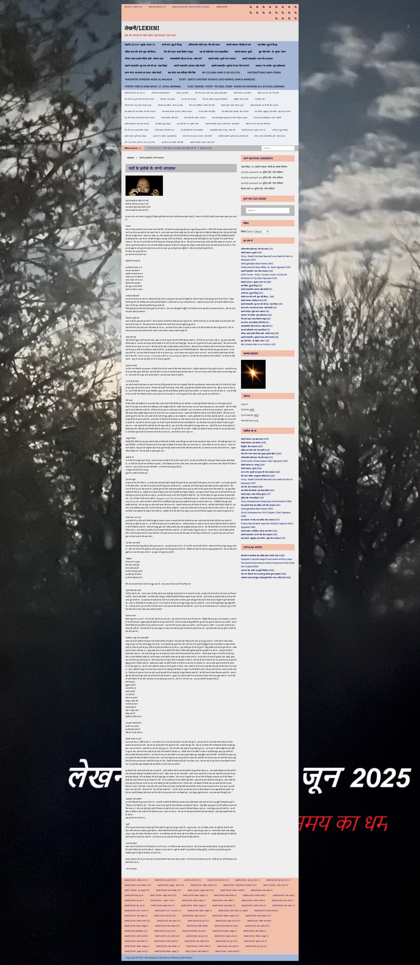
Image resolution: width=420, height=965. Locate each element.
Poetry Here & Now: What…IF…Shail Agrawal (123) (266, 267)
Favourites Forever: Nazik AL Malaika (148, 79)
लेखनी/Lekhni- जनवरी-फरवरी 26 (227, 951)
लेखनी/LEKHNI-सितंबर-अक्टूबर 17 (194, 900)
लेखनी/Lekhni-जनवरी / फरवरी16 (232, 890)
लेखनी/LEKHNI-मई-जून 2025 (256, 946)
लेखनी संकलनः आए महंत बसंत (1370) (255, 439)
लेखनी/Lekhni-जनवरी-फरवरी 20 (266, 911)
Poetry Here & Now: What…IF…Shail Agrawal (153, 86)
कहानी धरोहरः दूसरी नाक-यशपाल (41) (255, 311)
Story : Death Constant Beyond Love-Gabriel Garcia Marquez (217, 79)
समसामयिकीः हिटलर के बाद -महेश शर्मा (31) (257, 326)
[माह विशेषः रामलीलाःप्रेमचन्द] (276, 13)
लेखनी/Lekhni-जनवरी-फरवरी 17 (254, 895)
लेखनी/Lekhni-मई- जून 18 (135, 905)
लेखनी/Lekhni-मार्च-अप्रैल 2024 (197, 941)
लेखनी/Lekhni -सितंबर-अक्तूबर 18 (193, 905)
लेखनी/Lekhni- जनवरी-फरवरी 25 (198, 946)
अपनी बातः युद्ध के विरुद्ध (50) (252, 293)
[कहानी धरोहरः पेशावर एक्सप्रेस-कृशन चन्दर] (264, 13)
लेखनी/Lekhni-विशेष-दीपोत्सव (197, 926)
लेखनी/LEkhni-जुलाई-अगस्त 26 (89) (256, 282)
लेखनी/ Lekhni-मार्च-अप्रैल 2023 (167, 936)
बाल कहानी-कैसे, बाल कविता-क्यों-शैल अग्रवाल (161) (260, 505)
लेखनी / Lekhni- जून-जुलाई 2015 (137, 890)
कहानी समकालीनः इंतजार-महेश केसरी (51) (256, 289)
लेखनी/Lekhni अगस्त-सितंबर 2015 (168, 890)
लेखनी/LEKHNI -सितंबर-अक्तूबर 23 (256, 936)
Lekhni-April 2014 (192, 880)
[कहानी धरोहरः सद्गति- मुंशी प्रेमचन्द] (283, 13)
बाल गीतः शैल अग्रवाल (188, 99)
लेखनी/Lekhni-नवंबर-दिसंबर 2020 (258, 916)
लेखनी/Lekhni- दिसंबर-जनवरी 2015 (204, 885)
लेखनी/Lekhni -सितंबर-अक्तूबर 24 (137, 946)
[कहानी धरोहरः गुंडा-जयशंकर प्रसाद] (296, 13)
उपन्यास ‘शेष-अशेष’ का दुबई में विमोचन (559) (257, 570)
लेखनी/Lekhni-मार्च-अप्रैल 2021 (169, 921)
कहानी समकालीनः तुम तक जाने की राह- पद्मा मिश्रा (146, 65)
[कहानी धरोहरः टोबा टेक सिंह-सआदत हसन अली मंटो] (296, 7)
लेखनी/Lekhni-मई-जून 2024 (227, 941)
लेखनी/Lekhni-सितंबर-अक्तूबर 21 (137, 926)
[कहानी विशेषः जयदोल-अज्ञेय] (296, 18)
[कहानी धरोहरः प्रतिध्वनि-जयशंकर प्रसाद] (270, 7)
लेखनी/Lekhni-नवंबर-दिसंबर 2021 (167, 926)
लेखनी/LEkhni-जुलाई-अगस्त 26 (140, 44)
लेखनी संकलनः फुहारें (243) (251, 252)
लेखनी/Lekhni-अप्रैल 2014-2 (166, 880)
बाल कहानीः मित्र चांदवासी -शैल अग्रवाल (235, 111)
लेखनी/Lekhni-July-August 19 (168, 911)
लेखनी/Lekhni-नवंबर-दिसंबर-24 (168, 946)
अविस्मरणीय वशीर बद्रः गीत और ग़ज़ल (204, 44)
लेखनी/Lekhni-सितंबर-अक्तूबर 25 (167, 951)
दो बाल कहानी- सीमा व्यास (169, 118)
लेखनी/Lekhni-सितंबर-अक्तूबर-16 (195, 895)
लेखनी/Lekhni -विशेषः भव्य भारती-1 (259, 921)
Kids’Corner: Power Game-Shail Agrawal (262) (264, 461)
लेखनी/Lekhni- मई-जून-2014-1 (247, 880)
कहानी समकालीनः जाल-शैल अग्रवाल (257, 58)
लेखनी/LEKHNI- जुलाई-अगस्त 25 (136, 951)
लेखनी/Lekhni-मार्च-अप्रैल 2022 (257, 926)
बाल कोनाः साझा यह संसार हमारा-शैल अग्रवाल (140, 118)
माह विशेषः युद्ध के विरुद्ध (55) (251, 285)
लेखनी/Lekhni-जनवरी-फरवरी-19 (254, 905)
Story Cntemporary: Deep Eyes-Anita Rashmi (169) (266, 501)
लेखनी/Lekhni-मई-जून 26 (135, 93)
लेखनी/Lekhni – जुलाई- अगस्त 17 (162, 900)
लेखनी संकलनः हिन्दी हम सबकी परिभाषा (271, 166)
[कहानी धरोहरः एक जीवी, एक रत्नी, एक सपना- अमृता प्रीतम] (289, 7)
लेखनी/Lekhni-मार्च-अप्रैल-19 (283, 905)
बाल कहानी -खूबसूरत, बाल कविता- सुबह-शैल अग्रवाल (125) (263, 538)
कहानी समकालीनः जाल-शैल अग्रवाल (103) (257, 271)
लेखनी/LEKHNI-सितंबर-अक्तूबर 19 (200, 911)
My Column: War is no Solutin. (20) (258, 344)
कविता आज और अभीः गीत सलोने (268, 93)
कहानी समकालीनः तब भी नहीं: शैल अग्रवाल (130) (259, 534)
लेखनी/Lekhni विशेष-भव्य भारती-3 (194, 931)
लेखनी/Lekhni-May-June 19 (136, 911)
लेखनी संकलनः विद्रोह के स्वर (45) (254, 300)
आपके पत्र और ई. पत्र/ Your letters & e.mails (191, 7)
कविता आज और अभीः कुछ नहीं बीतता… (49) (257, 296)
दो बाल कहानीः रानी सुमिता (207, 111)
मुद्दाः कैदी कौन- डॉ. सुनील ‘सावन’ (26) (255, 340)
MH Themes (186, 957)
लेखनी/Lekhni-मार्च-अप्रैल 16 (262, 890)
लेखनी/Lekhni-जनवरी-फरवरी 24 (166, 941)
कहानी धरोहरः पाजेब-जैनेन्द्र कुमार (232, 105)
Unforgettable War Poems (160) (257, 263)
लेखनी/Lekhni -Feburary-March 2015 (240, 885)
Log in (244, 404)
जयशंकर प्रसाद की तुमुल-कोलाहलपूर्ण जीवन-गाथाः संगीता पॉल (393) (266, 577)
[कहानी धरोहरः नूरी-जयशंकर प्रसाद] (251, 7)
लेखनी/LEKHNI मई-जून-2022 (165, 931)
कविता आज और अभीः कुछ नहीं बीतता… (141, 51)
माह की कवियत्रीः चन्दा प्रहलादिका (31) (255, 330)
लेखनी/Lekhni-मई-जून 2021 (198, 921)
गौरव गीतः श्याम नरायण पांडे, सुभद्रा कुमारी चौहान (211, 93)
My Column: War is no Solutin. (221, 72)
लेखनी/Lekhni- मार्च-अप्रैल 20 (136, 916)
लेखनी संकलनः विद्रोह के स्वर (238, 44)
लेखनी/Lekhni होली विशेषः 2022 (136, 931)
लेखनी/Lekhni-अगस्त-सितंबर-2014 (138, 885)
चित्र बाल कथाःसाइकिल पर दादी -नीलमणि (267, 118)
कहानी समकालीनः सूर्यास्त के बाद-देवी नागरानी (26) (260, 337)
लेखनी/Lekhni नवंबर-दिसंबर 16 (225, 895)
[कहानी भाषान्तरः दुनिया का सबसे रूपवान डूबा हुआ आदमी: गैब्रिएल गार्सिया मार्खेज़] (276, 7)
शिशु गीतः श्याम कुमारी (168, 99)
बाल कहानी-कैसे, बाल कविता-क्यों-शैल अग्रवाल (140, 111)
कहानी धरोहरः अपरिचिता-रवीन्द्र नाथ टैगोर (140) (259, 531)
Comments (250, 415)
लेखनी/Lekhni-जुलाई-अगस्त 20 (194, 916)
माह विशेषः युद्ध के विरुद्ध (267, 44)
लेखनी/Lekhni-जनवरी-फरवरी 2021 (137, 921)
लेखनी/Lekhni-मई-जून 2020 (165, 916)
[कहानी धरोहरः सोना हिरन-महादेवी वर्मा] (289, 13)
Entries (247, 409)
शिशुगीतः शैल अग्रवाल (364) (252, 446)
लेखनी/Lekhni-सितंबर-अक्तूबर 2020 (225, 916)
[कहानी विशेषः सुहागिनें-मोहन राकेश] (264, 7)
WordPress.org (249, 420)
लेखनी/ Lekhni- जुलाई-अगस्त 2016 (163, 895)
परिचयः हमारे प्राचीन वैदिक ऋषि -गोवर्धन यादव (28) (260, 333)
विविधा (243, 231)
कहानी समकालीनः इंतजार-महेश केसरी (189, 65)
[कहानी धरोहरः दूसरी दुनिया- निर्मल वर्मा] (251, 13)
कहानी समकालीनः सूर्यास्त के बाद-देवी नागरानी (230, 65)
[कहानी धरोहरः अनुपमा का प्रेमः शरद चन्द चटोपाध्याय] (283, 18)
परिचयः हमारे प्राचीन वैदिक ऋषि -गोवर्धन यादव (144, 58)
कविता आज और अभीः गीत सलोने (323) (255, 450)
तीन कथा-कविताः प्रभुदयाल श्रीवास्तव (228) (258, 476)
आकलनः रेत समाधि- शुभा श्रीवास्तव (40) (256, 315)
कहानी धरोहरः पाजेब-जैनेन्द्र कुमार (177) (255, 494)
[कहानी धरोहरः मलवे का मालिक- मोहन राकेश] (270, 13)
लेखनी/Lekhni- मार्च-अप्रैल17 (284, 895)
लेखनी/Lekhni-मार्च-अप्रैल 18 (283, 900)
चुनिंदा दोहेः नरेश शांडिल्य (273, 172)
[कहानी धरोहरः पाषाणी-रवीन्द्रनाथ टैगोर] (257, 13)
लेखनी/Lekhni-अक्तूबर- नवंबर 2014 (171, 885)
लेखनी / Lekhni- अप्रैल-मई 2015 (275, 885)
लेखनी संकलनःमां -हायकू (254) (253, 465)
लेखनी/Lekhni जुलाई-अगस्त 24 (255, 941)
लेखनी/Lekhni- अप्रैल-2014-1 (136, 880)
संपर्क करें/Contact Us (157, 7)
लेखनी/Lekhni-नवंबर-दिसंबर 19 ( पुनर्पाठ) (233, 911)
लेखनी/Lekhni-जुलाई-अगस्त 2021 (228, 921)
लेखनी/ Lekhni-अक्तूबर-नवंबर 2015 (201, 890)
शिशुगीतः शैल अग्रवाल (241, 99)
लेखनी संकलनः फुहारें (243, 51)
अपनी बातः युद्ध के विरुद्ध (172, 44)
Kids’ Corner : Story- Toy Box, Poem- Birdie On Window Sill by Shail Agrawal (236, 86)
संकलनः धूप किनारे (182, 93)
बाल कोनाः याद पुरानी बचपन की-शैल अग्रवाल (139, 99)
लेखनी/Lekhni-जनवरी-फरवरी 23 (136, 936)
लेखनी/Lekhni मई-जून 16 (134, 895)
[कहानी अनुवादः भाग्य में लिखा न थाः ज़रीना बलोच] (276, 18)
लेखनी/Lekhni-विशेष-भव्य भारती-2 (226, 926)
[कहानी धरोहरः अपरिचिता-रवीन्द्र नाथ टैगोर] (289, 18)
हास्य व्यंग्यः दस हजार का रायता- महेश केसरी (143, 72)
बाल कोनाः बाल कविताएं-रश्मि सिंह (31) (255, 322)
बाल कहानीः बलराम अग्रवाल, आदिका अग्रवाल (177, 111)
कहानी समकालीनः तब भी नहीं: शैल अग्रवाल (264, 105)
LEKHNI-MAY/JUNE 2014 (218, 880)
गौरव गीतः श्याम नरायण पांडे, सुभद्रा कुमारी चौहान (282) (261, 453)
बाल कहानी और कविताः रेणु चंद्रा (195, 118)
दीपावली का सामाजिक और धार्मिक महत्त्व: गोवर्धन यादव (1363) (263, 555)
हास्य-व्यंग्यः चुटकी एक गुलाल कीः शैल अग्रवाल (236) (260, 472)
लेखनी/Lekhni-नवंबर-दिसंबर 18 (223, 905)
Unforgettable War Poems (264, 72)
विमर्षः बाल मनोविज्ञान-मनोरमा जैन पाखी (201, 105)
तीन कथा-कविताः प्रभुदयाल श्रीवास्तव (215, 99)
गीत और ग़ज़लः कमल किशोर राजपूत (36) (256, 319)
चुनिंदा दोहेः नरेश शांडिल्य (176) (252, 498)
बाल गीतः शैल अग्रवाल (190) (252, 487)
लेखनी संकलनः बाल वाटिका (242, 93)
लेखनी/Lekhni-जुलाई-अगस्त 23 (225, 936)
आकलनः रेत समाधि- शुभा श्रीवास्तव (270, 65)
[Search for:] (278, 148)
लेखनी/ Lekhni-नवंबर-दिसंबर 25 (197, 951)
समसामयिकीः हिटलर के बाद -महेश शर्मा (186, 58)
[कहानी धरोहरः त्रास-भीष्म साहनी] (283, 7)
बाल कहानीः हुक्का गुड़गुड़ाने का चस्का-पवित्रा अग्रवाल (229, 118)
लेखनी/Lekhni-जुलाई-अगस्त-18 (163, 905)
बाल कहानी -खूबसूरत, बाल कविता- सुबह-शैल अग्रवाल (272, 111)
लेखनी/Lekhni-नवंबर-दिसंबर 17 (223, 900)
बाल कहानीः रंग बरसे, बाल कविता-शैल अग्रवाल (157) (260, 520)
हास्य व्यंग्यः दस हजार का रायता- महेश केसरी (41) (259, 307)
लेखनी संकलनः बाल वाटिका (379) (253, 442)
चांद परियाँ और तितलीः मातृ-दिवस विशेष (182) (257, 490)
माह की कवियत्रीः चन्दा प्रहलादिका (214, 51)
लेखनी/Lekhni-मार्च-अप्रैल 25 (228, 946)
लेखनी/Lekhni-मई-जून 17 (134, 900)
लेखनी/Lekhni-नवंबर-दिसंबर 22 (254, 931)
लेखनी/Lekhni (221, 7)
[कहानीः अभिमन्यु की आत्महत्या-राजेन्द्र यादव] (257, 7)
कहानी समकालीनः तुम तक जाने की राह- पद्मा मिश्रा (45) (262, 304)
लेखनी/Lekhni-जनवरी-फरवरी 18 (253, 900)
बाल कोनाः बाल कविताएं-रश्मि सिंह (181, 72)
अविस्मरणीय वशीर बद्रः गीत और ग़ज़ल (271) (257, 249)
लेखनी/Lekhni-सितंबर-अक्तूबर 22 (225, 931)
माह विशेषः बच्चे (260, 99)
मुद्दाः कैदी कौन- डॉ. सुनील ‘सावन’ (272, 51)
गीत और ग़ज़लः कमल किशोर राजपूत (178, 51)
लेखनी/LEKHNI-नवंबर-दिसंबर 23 (136, 941)
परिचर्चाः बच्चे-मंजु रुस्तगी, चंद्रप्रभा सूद (138, 105)
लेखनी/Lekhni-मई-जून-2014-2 (278, 880)
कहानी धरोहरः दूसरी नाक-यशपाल (222, 58)
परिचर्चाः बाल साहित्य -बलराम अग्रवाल (170, 105)
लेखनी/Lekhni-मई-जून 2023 (197, 936)
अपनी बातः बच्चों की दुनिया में (160, 93)
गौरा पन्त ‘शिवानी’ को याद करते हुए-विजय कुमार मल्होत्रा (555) (263, 574)
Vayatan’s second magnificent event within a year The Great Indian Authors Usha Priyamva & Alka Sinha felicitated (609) (267, 563)
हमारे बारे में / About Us (133, 7)
